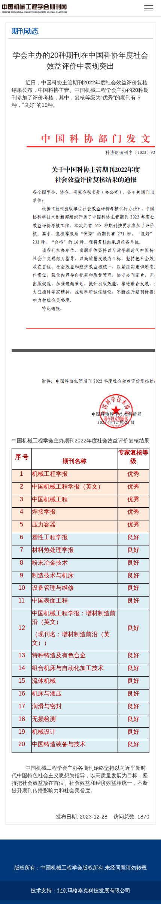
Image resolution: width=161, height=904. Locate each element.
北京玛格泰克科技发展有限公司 (93, 891)
